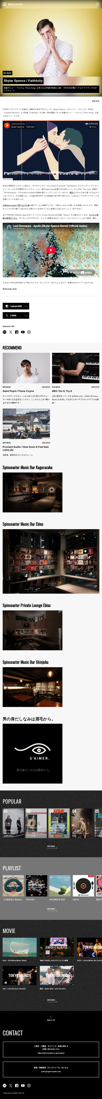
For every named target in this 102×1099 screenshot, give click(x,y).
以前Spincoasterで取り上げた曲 (16, 205)
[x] (10, 333)
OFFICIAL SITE (10, 289)
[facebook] (17, 333)
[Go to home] (13, 4)
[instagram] (29, 333)
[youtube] (23, 333)
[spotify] (4, 333)
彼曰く (72, 193)
